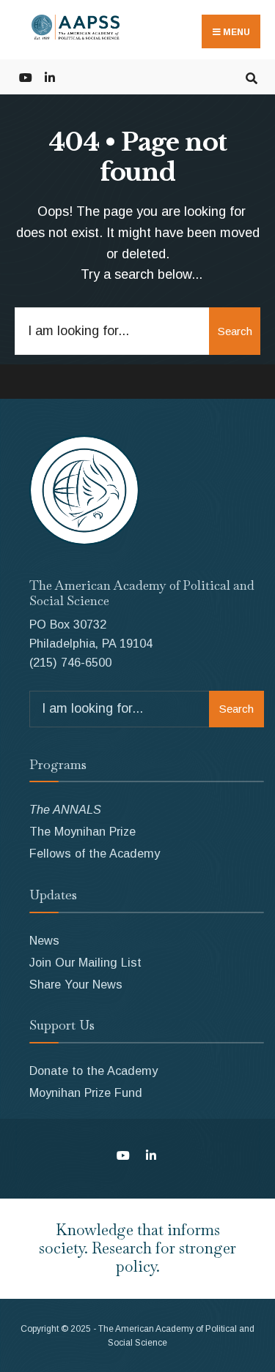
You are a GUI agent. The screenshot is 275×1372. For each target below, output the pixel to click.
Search (235, 331)
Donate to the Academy (93, 1070)
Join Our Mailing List (85, 962)
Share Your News (75, 984)
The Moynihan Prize (82, 831)
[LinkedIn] (49, 76)
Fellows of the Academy (94, 853)
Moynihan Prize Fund (85, 1092)
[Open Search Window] (251, 76)
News (44, 940)
